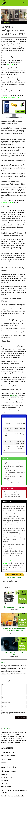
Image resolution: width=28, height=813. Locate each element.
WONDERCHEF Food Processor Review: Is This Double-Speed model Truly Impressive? (14, 630)
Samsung (10, 64)
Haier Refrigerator (7, 202)
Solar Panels (14, 395)
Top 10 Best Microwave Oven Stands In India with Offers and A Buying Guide (14, 606)
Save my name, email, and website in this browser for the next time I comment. (13, 713)
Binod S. (4, 662)
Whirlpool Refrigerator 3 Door (10, 97)
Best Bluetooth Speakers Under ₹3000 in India (14, 653)
